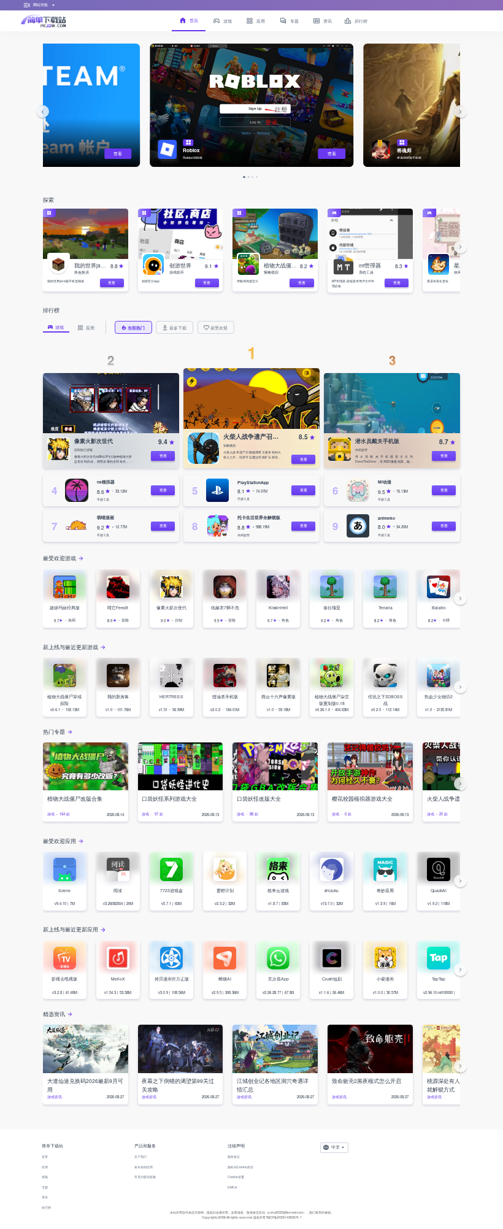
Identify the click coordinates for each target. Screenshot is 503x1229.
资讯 (45, 1197)
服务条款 (234, 1156)
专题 (45, 1187)
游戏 (45, 1176)
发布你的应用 (143, 1167)
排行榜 (46, 1207)
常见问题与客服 (145, 1176)
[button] (43, 112)
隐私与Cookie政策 (240, 1167)
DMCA (232, 1187)
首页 (45, 1156)
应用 (45, 1167)
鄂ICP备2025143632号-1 (284, 1217)
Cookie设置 (236, 1176)
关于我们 (140, 1156)
